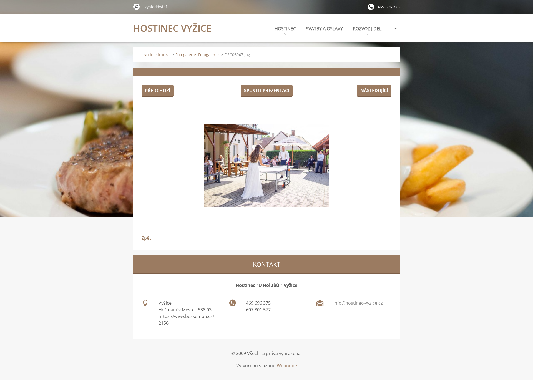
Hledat (136, 7)
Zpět (146, 238)
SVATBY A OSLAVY (324, 29)
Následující (374, 91)
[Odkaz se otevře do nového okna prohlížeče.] (266, 165)
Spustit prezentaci (266, 91)
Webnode (287, 365)
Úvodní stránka (156, 54)
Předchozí (157, 91)
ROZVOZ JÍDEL (367, 29)
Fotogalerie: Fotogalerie (197, 54)
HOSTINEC (285, 29)
